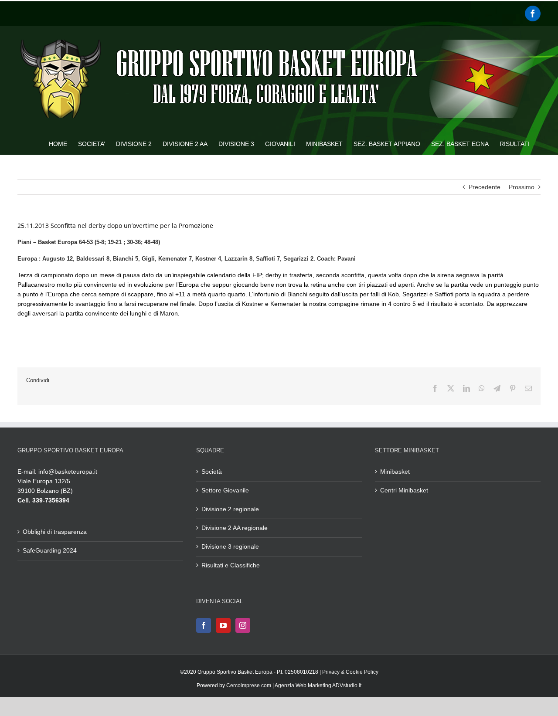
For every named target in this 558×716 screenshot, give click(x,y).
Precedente (484, 186)
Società (211, 471)
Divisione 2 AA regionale (234, 527)
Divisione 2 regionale (230, 509)
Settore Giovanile (225, 490)
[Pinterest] (512, 388)
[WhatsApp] (482, 388)
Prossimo (521, 186)
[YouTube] (223, 625)
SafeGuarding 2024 (50, 550)
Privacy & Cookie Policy (350, 672)
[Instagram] (242, 625)
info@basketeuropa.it (67, 471)
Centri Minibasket (404, 490)
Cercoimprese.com (248, 685)
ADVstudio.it (346, 685)
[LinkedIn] (466, 388)
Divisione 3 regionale (230, 546)
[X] (450, 388)
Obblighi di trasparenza (55, 531)
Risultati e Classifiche (230, 565)
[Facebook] (533, 13)
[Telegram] (496, 388)
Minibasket (395, 471)
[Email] (528, 388)
